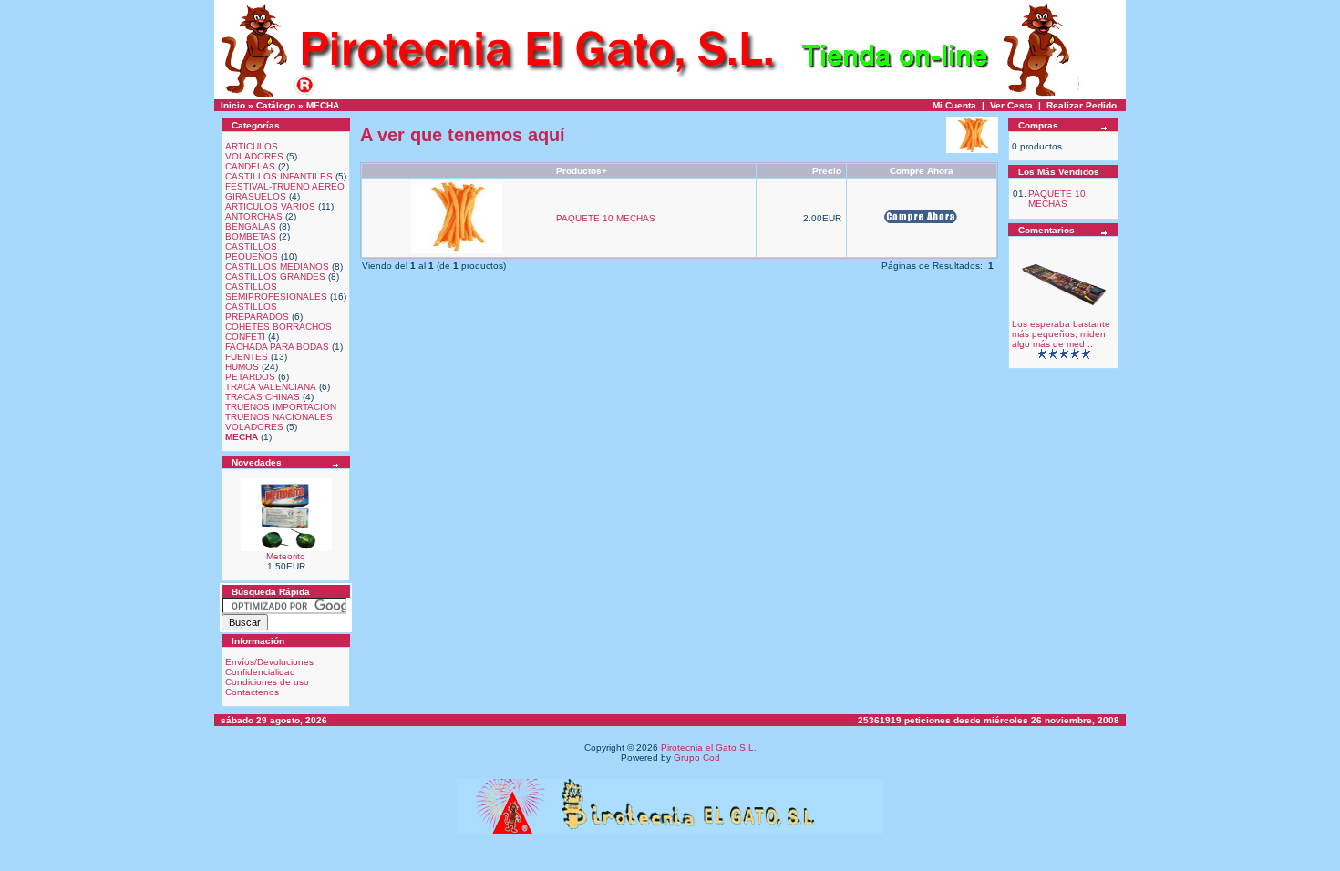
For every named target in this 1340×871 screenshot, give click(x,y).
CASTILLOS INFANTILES (279, 176)
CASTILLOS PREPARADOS (257, 312)
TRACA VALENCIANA (270, 387)
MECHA (322, 105)
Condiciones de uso (267, 682)
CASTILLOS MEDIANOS (277, 266)
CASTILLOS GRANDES (275, 277)
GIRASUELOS (255, 196)
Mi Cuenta (954, 105)
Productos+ (581, 171)
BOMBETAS (250, 236)
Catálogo (275, 105)
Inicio (233, 105)
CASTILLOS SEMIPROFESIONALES (276, 292)
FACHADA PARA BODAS (277, 347)
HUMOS (242, 367)
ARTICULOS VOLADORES (254, 151)
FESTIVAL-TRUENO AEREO (285, 186)
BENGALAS (250, 226)
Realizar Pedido (1081, 105)
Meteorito (285, 556)
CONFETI (245, 337)
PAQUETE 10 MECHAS (605, 218)
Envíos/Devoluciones (269, 662)
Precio (826, 171)
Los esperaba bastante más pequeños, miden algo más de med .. (1061, 334)
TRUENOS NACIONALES (279, 417)
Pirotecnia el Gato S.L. (709, 748)
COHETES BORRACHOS (278, 327)
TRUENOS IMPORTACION (280, 407)
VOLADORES (254, 427)
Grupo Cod (697, 758)
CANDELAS (250, 166)
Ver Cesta (1011, 105)
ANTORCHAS (254, 216)
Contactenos (252, 692)
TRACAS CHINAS (262, 397)
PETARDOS (250, 377)
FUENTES (246, 357)
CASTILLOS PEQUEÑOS (251, 251)
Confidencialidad (260, 672)
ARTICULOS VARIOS (270, 206)
